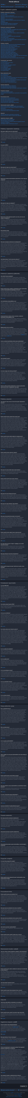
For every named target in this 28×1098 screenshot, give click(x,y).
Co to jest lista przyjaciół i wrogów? (7, 91)
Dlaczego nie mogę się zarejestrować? (7, 15)
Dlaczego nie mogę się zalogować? (7, 19)
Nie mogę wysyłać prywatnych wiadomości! (8, 85)
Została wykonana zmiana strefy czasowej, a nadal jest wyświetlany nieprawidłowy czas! (12, 33)
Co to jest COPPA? (4, 14)
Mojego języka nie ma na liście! (6, 35)
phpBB (12, 1092)
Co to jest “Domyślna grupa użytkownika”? (8, 80)
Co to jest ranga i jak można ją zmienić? (8, 38)
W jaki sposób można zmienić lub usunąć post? (9, 45)
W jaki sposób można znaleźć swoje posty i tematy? (10, 102)
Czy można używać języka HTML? (7, 62)
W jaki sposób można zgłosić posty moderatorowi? (9, 54)
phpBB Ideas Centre (12, 1040)
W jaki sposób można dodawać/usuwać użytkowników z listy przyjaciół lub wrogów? (14, 93)
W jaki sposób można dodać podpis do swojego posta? (10, 46)
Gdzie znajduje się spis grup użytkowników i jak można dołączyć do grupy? (14, 77)
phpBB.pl (23, 334)
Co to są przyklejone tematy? (6, 68)
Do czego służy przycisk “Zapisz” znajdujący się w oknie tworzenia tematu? (14, 55)
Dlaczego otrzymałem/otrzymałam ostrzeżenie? (9, 53)
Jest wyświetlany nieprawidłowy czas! (7, 31)
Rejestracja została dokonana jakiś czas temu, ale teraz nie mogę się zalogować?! (13, 21)
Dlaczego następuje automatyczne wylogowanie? (9, 23)
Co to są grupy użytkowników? (6, 76)
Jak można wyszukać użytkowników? (7, 101)
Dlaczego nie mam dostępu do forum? (7, 51)
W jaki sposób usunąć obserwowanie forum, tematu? (10, 110)
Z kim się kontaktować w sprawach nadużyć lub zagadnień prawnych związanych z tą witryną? (13, 122)
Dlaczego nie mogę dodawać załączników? (8, 52)
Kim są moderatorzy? (4, 75)
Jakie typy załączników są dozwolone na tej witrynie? (10, 114)
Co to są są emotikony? (5, 63)
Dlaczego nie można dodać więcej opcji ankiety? (9, 48)
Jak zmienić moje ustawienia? (6, 28)
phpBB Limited (16, 1027)
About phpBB (3, 1031)
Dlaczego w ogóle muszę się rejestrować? (8, 13)
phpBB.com (9, 335)
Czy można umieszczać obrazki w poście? (8, 64)
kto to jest (2, 1054)
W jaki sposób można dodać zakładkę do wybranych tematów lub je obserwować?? (12, 108)
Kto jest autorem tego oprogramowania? (8, 119)
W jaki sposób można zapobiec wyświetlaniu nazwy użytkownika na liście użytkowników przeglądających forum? (13, 30)
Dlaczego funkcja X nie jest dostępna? (7, 120)
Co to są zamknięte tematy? (5, 69)
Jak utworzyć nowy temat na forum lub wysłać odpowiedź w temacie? (13, 44)
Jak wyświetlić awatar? (5, 37)
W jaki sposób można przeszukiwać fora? (8, 97)
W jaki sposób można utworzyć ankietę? (8, 47)
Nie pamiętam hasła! (4, 22)
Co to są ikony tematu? (5, 70)
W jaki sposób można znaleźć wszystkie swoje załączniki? (11, 115)
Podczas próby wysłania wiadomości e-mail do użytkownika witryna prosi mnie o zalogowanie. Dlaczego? (13, 40)
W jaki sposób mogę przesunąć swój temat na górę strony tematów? (13, 57)
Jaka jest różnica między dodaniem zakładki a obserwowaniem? (12, 106)
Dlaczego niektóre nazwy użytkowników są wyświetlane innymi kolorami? (13, 79)
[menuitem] (3, 4)
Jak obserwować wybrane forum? (7, 109)
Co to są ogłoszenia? (4, 67)
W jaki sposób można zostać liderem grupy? (8, 78)
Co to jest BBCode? (4, 61)
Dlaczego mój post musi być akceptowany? (8, 56)
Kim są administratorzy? (5, 74)
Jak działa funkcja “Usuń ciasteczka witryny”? (9, 24)
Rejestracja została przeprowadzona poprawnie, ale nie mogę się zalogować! (12, 17)
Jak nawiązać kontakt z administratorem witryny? (9, 123)
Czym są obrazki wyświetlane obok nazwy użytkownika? (11, 36)
